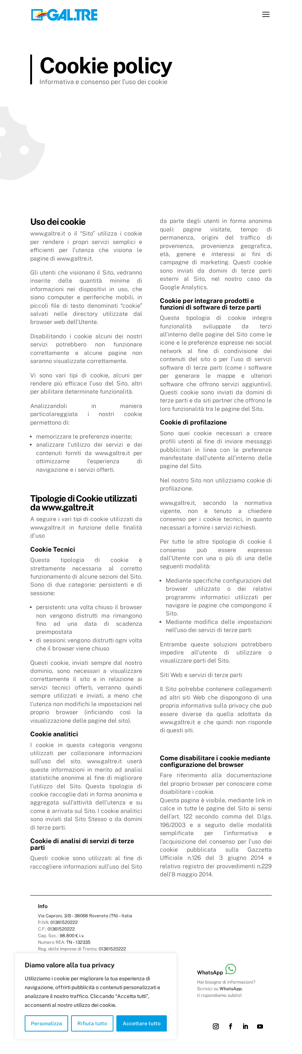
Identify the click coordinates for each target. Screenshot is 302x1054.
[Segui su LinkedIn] (245, 1026)
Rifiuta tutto (92, 1023)
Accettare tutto (142, 1023)
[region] (96, 996)
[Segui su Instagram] (216, 1026)
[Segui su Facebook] (230, 1026)
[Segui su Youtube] (260, 1026)
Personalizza (46, 1023)
